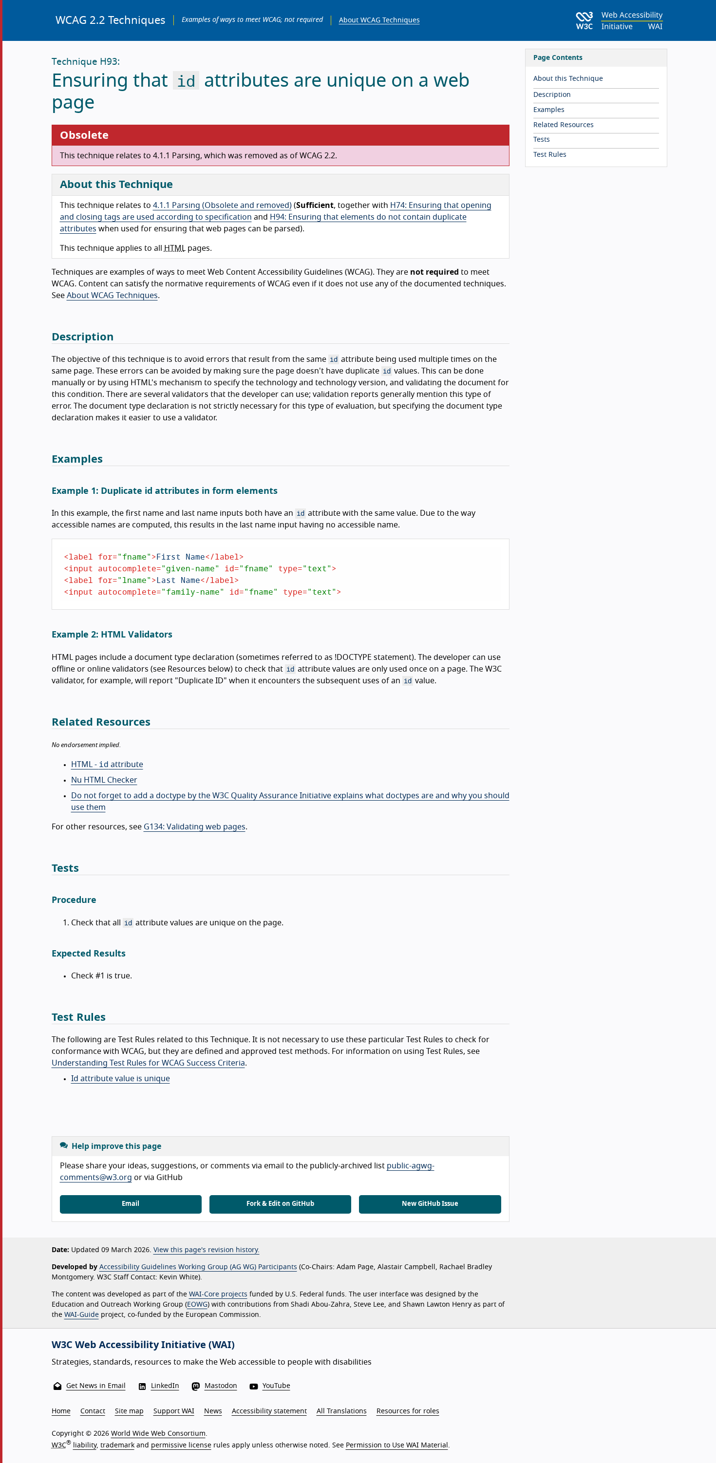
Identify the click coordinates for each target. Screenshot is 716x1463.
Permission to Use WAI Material (397, 1445)
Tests (541, 139)
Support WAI (173, 1411)
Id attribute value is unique (120, 1079)
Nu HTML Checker (104, 780)
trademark (117, 1445)
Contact (92, 1411)
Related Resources (563, 125)
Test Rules (549, 154)
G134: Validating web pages (194, 827)
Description (552, 95)
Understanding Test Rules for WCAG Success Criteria (148, 1063)
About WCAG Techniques (379, 20)
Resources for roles (408, 1411)
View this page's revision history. (206, 1250)
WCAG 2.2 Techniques (111, 20)
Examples (549, 110)
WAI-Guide (81, 1315)
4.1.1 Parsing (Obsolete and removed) (222, 205)
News (213, 1411)
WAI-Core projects (218, 1294)
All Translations (342, 1411)
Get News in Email (96, 1386)
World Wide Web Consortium (158, 1433)
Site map (129, 1411)
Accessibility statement (269, 1411)
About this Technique (568, 78)
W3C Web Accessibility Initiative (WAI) (143, 1345)
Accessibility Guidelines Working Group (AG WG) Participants (198, 1267)
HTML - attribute (107, 765)
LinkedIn (165, 1386)
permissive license (181, 1445)
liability (84, 1445)
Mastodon (221, 1386)
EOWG (197, 1304)
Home (61, 1411)
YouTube (276, 1386)
